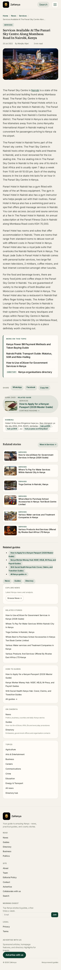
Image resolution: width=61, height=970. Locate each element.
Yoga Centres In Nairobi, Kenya (20, 632)
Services (23, 16)
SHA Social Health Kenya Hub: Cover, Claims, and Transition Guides (31, 569)
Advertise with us (14, 955)
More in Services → (48, 444)
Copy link (44, 387)
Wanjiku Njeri (23, 43)
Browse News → (15, 598)
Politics (6, 856)
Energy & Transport (14, 783)
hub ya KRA (45, 426)
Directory (29, 581)
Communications (13, 769)
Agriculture (11, 749)
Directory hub (12, 793)
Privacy (6, 926)
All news (10, 788)
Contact (6, 882)
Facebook (31, 387)
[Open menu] (55, 4)
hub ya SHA (12, 429)
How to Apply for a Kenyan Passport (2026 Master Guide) (31, 554)
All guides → (11, 699)
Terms (6, 931)
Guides (17, 581)
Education (10, 778)
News (13, 16)
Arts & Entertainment (15, 754)
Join (55, 914)
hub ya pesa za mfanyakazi (36, 429)
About (5, 868)
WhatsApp (17, 387)
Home (5, 16)
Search (43, 4)
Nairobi (35, 90)
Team (5, 873)
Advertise (7, 886)
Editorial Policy (10, 877)
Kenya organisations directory (35, 372)
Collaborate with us (12, 891)
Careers (9, 764)
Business (10, 759)
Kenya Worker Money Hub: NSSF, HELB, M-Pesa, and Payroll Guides (32, 562)
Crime (8, 773)
